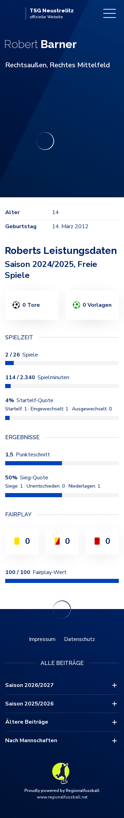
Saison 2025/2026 (29, 704)
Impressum (42, 639)
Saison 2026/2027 (29, 685)
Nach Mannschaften (31, 740)
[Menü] (109, 13)
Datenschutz (79, 639)
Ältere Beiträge (26, 722)
